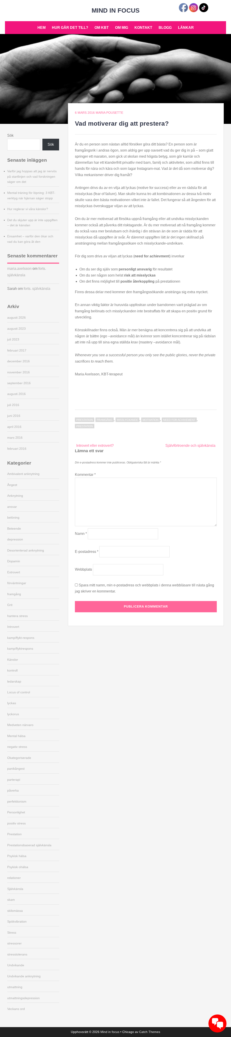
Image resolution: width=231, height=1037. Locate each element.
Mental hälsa (16, 736)
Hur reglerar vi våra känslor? (27, 209)
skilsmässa (15, 910)
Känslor (12, 659)
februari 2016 (16, 448)
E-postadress (86, 552)
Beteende (14, 528)
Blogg (165, 27)
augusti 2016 (16, 394)
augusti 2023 (16, 328)
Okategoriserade (19, 758)
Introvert (13, 627)
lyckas (11, 703)
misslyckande (127, 420)
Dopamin (13, 561)
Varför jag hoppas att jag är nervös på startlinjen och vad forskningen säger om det (32, 176)
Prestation (84, 420)
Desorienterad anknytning (25, 550)
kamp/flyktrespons (20, 648)
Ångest (12, 485)
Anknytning (15, 495)
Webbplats (83, 569)
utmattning (14, 987)
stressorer (14, 943)
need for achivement (179, 420)
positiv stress (16, 823)
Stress (11, 932)
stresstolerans (17, 954)
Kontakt (143, 27)
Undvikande (15, 965)
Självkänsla (15, 889)
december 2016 (18, 361)
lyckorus (13, 714)
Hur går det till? (70, 27)
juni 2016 (13, 416)
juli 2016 (13, 405)
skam (11, 899)
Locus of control (18, 692)
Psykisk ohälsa (17, 867)
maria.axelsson (19, 268)
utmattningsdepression (23, 998)
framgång (104, 420)
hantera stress (17, 616)
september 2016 (19, 383)
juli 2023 (13, 339)
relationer (14, 878)
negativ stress (17, 747)
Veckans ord (16, 1009)
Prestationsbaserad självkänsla (29, 845)
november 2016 (18, 372)
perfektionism (16, 801)
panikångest (16, 768)
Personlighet (16, 812)
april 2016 (14, 427)
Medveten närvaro (20, 725)
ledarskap (14, 681)
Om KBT (102, 27)
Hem (41, 27)
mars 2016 (15, 437)
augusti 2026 (16, 317)
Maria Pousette (109, 112)
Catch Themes (149, 1032)
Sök (10, 135)
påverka (13, 790)
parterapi (13, 779)
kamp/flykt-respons (20, 638)
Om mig (121, 27)
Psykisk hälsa (16, 856)
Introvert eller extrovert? (95, 445)
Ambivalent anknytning (23, 474)
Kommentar (85, 475)
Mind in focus (116, 10)
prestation (84, 426)
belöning (13, 517)
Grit (9, 605)
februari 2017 (16, 350)
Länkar (186, 27)
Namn (81, 534)
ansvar (12, 506)
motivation (151, 420)
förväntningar (16, 583)
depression (15, 539)
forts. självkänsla (37, 288)
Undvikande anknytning (24, 976)
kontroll (12, 670)
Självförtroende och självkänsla (190, 445)
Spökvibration (17, 921)
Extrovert (13, 572)
